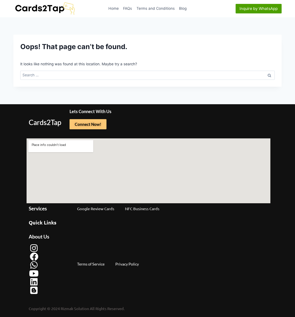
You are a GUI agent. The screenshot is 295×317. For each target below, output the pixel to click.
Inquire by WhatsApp (258, 8)
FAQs (127, 8)
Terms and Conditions (155, 8)
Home (113, 8)
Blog (183, 8)
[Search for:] (147, 75)
